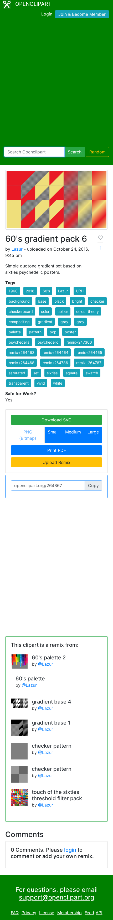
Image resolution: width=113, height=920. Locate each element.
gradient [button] (45, 321)
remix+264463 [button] (21, 352)
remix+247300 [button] (79, 342)
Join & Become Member (82, 14)
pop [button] (53, 332)
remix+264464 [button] (55, 352)
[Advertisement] (56, 83)
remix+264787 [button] (88, 362)
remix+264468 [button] (21, 362)
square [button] (72, 373)
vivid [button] (41, 383)
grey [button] (80, 321)
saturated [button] (17, 373)
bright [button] (77, 301)
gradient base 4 (51, 702)
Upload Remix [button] (56, 462)
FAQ (15, 912)
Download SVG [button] (56, 419)
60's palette (30, 678)
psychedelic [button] (48, 342)
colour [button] (63, 311)
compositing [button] (19, 321)
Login (46, 14)
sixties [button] (52, 373)
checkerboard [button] (21, 311)
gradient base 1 (51, 723)
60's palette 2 (49, 657)
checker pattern (51, 746)
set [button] (36, 373)
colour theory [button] (87, 311)
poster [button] (70, 332)
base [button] (42, 301)
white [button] (57, 383)
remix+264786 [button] (55, 362)
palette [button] (15, 332)
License (46, 912)
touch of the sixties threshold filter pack (57, 795)
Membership (69, 912)
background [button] (19, 301)
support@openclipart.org (56, 897)
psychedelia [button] (19, 342)
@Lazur (45, 664)
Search (74, 151)
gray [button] (64, 321)
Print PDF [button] (56, 450)
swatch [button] (92, 373)
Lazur (17, 249)
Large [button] (93, 432)
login (70, 850)
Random (97, 151)
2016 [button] (30, 291)
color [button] (45, 311)
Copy (93, 485)
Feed (89, 912)
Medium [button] (73, 432)
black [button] (59, 301)
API (99, 912)
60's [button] (46, 291)
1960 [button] (13, 291)
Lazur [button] (63, 291)
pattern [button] (35, 332)
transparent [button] (19, 383)
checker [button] (97, 301)
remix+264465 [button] (89, 352)
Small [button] (53, 432)
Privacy (29, 912)
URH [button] (80, 291)
